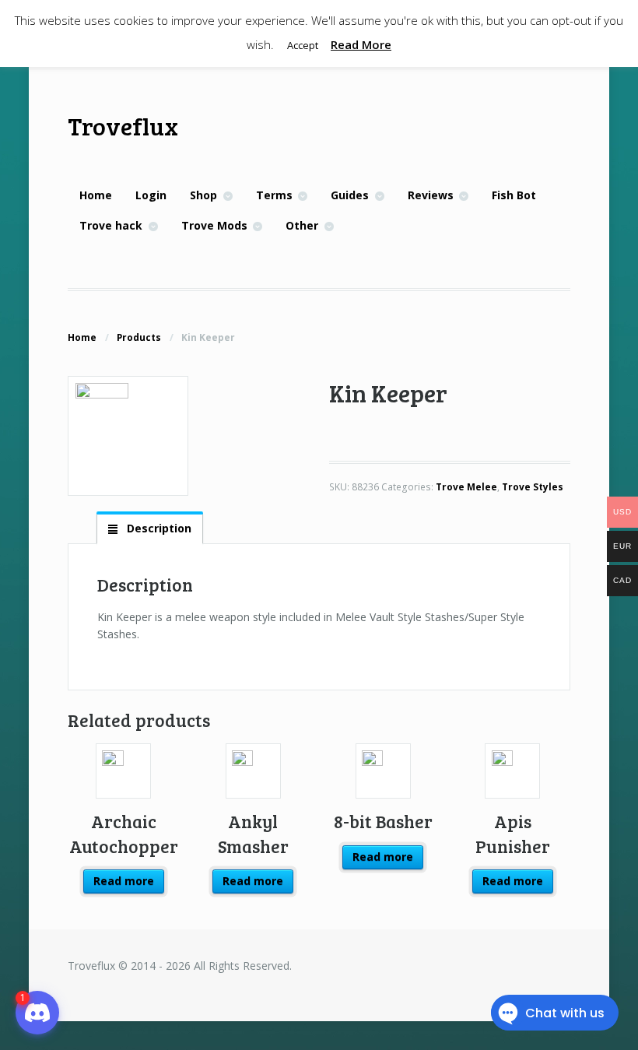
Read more (123, 880)
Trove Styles (532, 486)
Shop (203, 195)
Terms (274, 195)
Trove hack (110, 225)
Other (302, 225)
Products (139, 337)
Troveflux (123, 125)
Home (95, 195)
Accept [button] (302, 45)
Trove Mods (214, 225)
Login (151, 195)
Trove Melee (466, 486)
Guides (350, 195)
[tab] (149, 528)
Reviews (431, 195)
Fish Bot (514, 195)
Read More (361, 44)
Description (157, 528)
